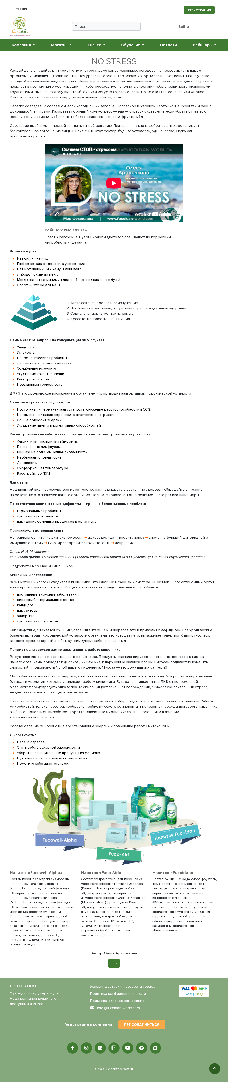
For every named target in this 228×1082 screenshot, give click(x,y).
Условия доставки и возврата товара (122, 986)
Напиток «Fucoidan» (172, 872)
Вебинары (203, 44)
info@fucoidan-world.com (118, 1007)
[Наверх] (214, 1068)
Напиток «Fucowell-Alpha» (36, 872)
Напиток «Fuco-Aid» (101, 872)
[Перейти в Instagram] (86, 1048)
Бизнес (95, 44)
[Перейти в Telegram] (141, 1048)
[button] (114, 963)
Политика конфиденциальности (118, 993)
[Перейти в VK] (100, 1048)
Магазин (60, 44)
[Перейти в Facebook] (72, 1048)
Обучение (131, 44)
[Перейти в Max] (155, 1048)
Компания (22, 44)
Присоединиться (141, 1024)
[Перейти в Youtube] (127, 1048)
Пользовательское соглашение (117, 1000)
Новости (168, 44)
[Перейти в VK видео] (114, 1048)
